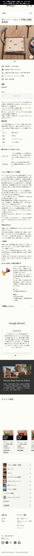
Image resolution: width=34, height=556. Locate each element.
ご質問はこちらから (8, 306)
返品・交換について (22, 518)
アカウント (20, 528)
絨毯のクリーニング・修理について (24, 522)
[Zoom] (31, 57)
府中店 (3, 518)
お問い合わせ (20, 525)
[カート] (27, 5)
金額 (3, 84)
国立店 (3, 521)
